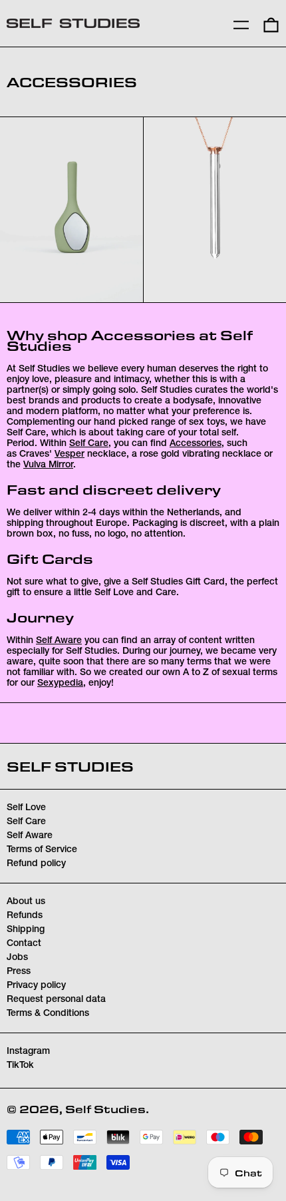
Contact (24, 944)
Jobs (17, 958)
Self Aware (59, 641)
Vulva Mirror (48, 465)
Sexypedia (60, 683)
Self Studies (70, 766)
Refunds (25, 916)
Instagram (28, 1052)
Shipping (26, 930)
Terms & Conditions (48, 1014)
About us (26, 902)
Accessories (195, 444)
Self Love (26, 808)
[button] (271, 23)
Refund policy (36, 864)
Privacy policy (36, 986)
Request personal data (56, 1000)
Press (19, 972)
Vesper (69, 454)
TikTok (20, 1066)
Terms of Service (42, 850)
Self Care (88, 444)
